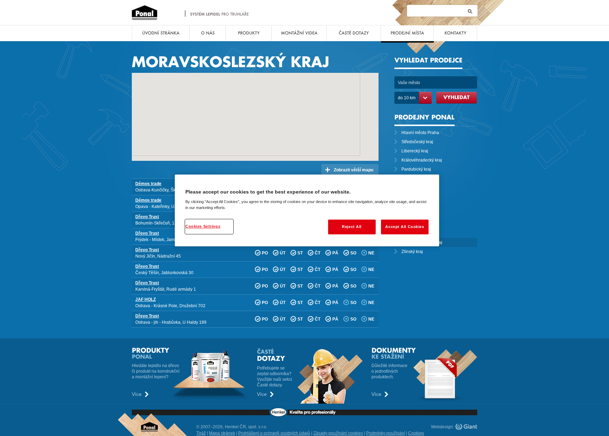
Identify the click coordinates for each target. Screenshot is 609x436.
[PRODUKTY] (248, 33)
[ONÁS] (208, 33)
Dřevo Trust (147, 216)
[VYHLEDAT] (456, 97)
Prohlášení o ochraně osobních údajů (274, 433)
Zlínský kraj (412, 251)
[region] (307, 211)
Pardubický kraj (416, 169)
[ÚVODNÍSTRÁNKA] (160, 33)
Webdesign (442, 426)
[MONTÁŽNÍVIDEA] (299, 33)
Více (137, 394)
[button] (232, 90)
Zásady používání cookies (338, 433)
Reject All (352, 227)
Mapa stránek (222, 433)
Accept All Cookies (404, 227)
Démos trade (148, 183)
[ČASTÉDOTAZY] (354, 33)
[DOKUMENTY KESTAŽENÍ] (424, 353)
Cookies (416, 433)
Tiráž (201, 433)
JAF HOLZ (145, 299)
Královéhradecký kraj (421, 160)
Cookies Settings (202, 226)
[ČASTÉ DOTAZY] (310, 354)
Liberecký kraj (414, 151)
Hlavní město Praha (420, 132)
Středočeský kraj (417, 141)
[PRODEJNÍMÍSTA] (407, 33)
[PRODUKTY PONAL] (190, 353)
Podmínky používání (385, 433)
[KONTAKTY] (455, 33)
